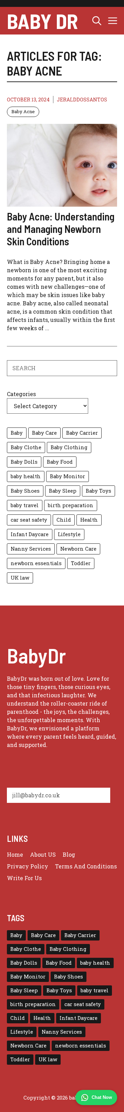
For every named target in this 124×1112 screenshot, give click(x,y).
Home (15, 854)
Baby (17, 433)
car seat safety (29, 519)
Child (63, 519)
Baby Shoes (25, 491)
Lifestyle (69, 534)
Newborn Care (78, 548)
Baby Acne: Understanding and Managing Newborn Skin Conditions (60, 228)
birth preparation (70, 505)
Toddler (81, 563)
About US (43, 854)
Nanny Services (31, 548)
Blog (69, 854)
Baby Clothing (69, 447)
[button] (97, 21)
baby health (26, 476)
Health (89, 519)
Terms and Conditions (86, 866)
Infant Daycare (30, 534)
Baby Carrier (82, 433)
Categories (21, 393)
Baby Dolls (24, 462)
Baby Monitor (67, 476)
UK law (20, 577)
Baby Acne (23, 111)
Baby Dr (42, 20)
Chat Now (102, 1097)
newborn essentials (36, 563)
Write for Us (24, 878)
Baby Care (44, 433)
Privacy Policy (27, 866)
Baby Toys (98, 491)
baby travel (25, 505)
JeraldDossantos (82, 99)
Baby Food (60, 462)
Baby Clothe (26, 447)
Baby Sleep (62, 491)
